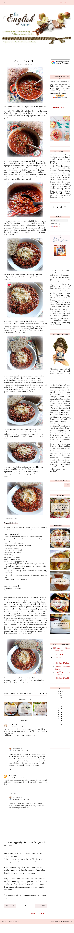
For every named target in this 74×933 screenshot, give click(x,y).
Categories (57, 657)
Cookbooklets (58, 654)
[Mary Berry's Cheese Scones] (60, 634)
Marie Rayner (17, 748)
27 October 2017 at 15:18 (21, 750)
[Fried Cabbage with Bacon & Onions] (60, 548)
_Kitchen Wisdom (62, 663)
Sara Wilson (12, 776)
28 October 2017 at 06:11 (21, 799)
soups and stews (25, 693)
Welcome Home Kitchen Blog (61, 649)
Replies (13, 745)
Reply (5, 739)
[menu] (4, 2)
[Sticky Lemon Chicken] (60, 569)
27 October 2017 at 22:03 (16, 777)
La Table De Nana (14, 725)
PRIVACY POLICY (60, 107)
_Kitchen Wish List (62, 678)
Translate (58, 226)
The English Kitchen (12, 921)
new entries (10, 905)
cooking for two (9, 693)
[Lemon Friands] (60, 591)
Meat (17, 693)
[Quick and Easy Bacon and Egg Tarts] (60, 612)
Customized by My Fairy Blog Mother (61, 921)
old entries (41, 905)
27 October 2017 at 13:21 (15, 726)
